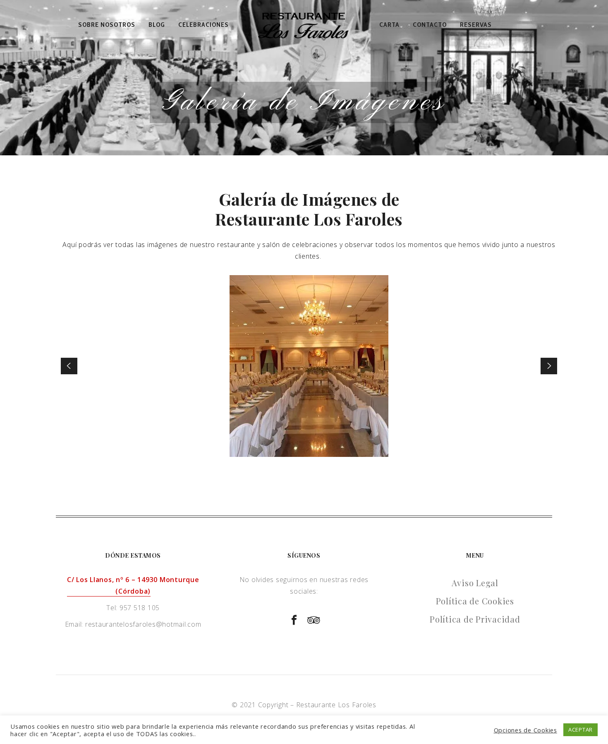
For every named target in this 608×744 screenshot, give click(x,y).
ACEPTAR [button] (580, 729)
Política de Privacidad (475, 619)
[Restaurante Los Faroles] (304, 25)
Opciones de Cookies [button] (525, 730)
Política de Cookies (475, 600)
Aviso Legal (475, 582)
